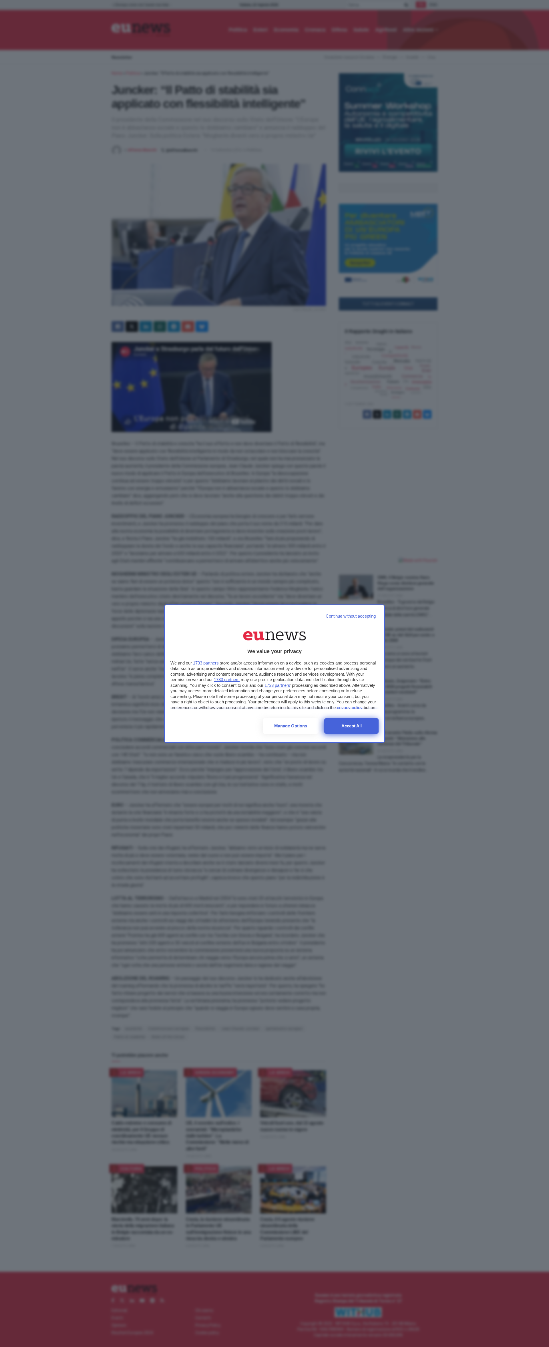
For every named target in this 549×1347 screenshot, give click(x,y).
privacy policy (350, 707)
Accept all (351, 725)
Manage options (290, 725)
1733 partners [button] (206, 662)
